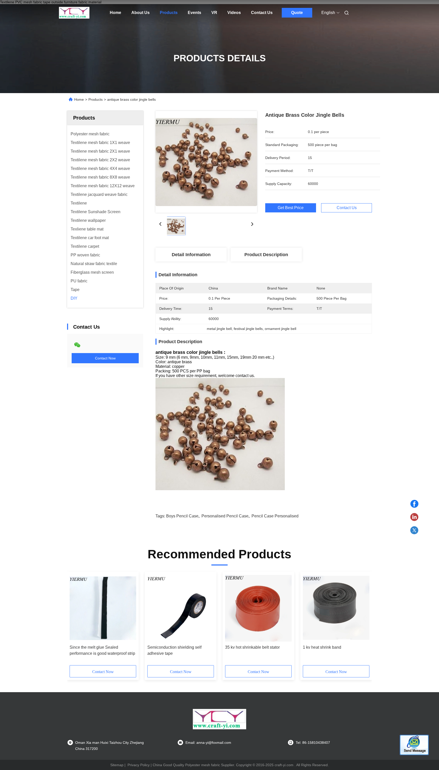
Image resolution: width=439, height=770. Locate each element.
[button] (76, 620)
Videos (234, 12)
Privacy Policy (139, 765)
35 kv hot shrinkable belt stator (252, 647)
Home (115, 12)
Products (169, 12)
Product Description (266, 254)
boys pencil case (182, 516)
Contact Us (262, 12)
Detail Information (191, 254)
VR (214, 12)
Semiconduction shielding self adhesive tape (174, 650)
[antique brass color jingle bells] (206, 162)
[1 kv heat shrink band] (336, 608)
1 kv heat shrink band (322, 647)
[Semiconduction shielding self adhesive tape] (180, 608)
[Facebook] (414, 504)
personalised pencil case (224, 516)
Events (194, 12)
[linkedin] (414, 517)
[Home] (74, 12)
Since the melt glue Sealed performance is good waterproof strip (102, 650)
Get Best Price (291, 208)
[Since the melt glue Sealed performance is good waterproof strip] (103, 608)
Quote (297, 12)
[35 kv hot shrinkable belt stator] (258, 608)
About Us (140, 12)
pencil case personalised (275, 516)
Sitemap (116, 765)
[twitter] (414, 530)
